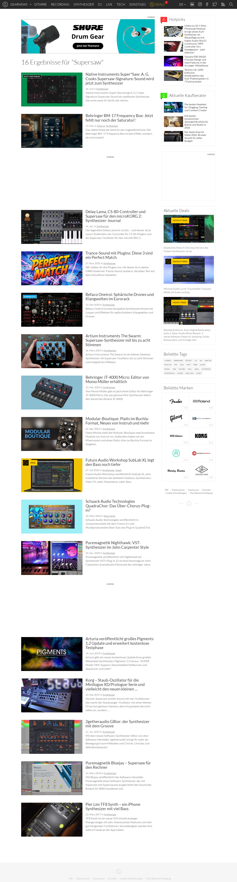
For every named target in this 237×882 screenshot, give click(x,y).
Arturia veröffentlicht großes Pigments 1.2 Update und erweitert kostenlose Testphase (120, 643)
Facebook (207, 4)
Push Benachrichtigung (201, 493)
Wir (167, 489)
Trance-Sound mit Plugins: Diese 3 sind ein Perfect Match (119, 255)
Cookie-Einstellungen (176, 493)
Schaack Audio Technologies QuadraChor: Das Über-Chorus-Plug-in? (118, 505)
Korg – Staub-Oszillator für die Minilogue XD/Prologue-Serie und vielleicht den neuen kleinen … (115, 684)
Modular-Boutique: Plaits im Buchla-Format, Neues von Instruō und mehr (117, 420)
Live (109, 4)
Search (231, 4)
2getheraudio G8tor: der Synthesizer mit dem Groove (118, 723)
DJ (100, 4)
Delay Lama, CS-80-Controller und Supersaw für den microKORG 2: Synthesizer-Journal (116, 216)
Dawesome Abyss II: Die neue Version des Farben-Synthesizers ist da (186, 236)
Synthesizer (84, 4)
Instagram (200, 4)
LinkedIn (192, 4)
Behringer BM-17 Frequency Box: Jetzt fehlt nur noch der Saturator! (119, 117)
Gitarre (40, 4)
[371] (176, 453)
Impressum (193, 489)
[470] (176, 418)
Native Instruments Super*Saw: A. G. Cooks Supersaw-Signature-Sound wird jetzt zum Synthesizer (120, 78)
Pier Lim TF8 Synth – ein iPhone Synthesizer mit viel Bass (113, 806)
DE (181, 4)
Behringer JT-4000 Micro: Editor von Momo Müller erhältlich (117, 379)
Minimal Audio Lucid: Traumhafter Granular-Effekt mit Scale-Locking (188, 277)
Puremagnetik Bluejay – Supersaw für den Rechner (118, 765)
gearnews (18, 4)
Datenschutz (178, 489)
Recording (60, 4)
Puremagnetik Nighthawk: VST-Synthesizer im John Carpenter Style (117, 544)
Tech (121, 4)
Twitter (214, 4)
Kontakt (206, 489)
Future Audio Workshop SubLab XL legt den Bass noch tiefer (120, 462)
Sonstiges (137, 4)
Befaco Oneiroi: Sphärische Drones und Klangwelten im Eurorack (120, 296)
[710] (176, 401)
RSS (223, 4)
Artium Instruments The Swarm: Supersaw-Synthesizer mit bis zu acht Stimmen (118, 340)
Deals (159, 4)
